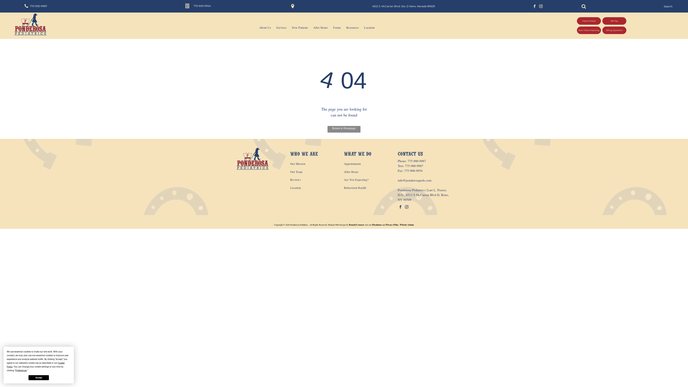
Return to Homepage (344, 128)
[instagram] (541, 7)
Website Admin (407, 224)
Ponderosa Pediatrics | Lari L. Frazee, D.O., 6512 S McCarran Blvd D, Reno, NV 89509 (423, 195)
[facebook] (534, 7)
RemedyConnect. (357, 224)
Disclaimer (377, 224)
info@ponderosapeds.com (414, 180)
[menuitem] (262, 28)
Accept (38, 377)
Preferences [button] (21, 370)
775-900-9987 (417, 161)
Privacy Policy (392, 224)
